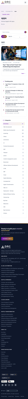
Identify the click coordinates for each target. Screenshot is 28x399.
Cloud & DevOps (5, 299)
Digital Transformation (7, 311)
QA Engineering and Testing (7, 296)
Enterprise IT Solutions (6, 326)
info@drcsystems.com (15, 261)
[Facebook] (15, 385)
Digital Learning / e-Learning (7, 286)
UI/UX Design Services (6, 292)
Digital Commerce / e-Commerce (8, 288)
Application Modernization (7, 314)
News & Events (4, 360)
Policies (3, 354)
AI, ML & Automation (6, 265)
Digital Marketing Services (7, 294)
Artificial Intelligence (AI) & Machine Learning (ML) (12, 268)
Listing (2, 340)
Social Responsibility (5, 338)
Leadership (3, 334)
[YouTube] (5, 385)
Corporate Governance (6, 336)
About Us (3, 329)
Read (23, 73)
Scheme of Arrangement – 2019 (8, 364)
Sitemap (22, 396)
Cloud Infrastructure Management (8, 308)
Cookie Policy (11, 396)
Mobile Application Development (8, 284)
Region (4, 390)
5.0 (5, 377)
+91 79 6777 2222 (5, 261)
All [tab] (4, 36)
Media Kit (3, 344)
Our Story (3, 332)
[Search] (25, 32)
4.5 (4, 374)
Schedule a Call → (7, 238)
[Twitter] (12, 385)
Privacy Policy (4, 396)
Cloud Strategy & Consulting (7, 302)
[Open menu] (25, 2)
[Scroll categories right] (20, 36)
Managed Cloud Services (6, 304)
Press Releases (4, 358)
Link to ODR (4, 368)
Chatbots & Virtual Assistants (7, 272)
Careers (3, 346)
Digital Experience (6, 279)
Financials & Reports (5, 362)
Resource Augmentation (6, 324)
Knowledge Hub (9, 11)
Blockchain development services (8, 322)
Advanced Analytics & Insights (8, 270)
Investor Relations (6, 349)
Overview (3, 352)
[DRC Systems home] (5, 2)
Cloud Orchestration (5, 306)
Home (2, 11)
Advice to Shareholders (6, 366)
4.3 (13, 374)
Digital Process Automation (7, 316)
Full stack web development (7, 282)
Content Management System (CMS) (9, 290)
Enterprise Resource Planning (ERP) (9, 318)
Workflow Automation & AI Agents (8, 276)
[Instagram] (9, 385)
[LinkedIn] (2, 385)
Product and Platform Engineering (8, 320)
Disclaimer (17, 396)
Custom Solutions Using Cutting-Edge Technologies (12, 274)
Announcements (4, 356)
